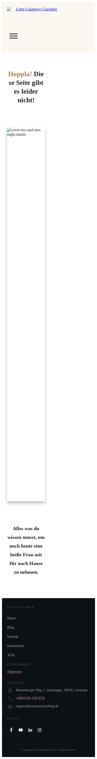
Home (11, 618)
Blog (10, 627)
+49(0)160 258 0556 (30, 698)
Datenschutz (15, 646)
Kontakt (12, 636)
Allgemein (14, 672)
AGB (10, 655)
